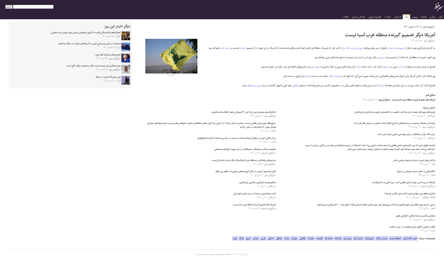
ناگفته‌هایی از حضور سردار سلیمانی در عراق (416, 171)
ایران (440, 17)
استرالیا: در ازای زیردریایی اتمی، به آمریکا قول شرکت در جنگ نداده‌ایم (90, 44)
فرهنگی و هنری (358, 17)
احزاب (401, 66)
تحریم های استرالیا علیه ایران (108, 55)
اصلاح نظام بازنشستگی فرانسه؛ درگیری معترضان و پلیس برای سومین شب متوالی (86, 33)
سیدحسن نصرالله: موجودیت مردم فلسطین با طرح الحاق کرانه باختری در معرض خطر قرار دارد (394, 123)
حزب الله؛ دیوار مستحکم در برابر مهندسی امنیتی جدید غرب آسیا (406, 134)
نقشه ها (328, 238)
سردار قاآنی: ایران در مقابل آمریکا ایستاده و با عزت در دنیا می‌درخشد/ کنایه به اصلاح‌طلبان (236, 138)
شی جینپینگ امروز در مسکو (108, 77)
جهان (406, 17)
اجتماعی (397, 17)
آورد (309, 76)
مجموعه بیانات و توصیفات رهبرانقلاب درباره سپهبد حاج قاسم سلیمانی (245, 149)
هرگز (256, 48)
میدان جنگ (334, 76)
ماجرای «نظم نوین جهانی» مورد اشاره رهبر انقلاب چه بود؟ (409, 194)
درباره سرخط (220, 254)
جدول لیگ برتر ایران (202, 254)
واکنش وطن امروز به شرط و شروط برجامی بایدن (414, 160)
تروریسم (257, 85)
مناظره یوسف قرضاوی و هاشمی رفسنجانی (257, 182)
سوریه (317, 66)
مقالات (346, 17)
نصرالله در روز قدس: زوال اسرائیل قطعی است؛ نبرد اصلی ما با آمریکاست (403, 182)
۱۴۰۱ (418, 27)
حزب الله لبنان (348, 48)
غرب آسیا (224, 48)
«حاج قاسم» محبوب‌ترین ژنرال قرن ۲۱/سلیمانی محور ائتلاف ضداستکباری (244, 112)
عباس (390, 48)
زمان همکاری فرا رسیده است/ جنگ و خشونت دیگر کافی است (94, 66)
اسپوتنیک (399, 48)
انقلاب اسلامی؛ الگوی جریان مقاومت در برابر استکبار (412, 227)
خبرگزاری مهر (384, 100)
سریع (382, 57)
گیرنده (243, 48)
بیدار (358, 66)
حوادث (388, 17)
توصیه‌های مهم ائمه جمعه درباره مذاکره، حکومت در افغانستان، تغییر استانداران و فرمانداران (395, 112)
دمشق (386, 66)
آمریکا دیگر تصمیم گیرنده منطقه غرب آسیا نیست (413, 100)
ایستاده (381, 85)
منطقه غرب (395, 238)
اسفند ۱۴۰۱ (409, 27)
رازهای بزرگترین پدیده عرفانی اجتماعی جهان (415, 216)
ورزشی (415, 17)
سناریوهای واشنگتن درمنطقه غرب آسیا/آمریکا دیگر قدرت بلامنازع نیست (244, 160)
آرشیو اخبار (428, 27)
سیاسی (433, 17)
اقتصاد (423, 17)
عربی (361, 48)
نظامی (295, 85)
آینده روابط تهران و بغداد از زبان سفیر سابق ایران (254, 194)
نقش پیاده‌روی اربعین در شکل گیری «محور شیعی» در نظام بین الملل (245, 171)
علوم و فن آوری (374, 17)
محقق (250, 85)
